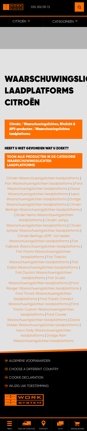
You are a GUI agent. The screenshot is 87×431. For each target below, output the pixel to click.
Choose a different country (33, 369)
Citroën (15, 124)
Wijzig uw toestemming (29, 386)
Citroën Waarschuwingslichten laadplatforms (42, 178)
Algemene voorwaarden (29, 360)
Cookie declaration (26, 377)
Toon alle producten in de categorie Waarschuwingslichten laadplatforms (41, 161)
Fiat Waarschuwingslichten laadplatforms (38, 183)
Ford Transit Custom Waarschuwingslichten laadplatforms (46, 309)
